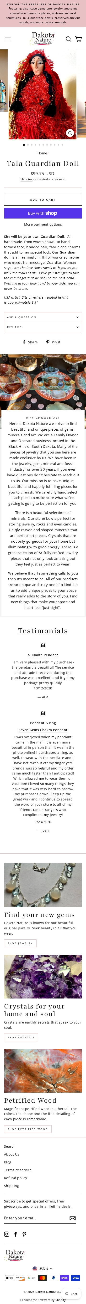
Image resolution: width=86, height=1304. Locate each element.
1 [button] (24, 145)
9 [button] (55, 145)
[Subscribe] (73, 1218)
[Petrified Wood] (43, 1071)
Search (10, 1146)
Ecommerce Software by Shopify (43, 1300)
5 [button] (40, 145)
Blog (7, 1162)
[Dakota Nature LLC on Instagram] (6, 1234)
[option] (43, 13)
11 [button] (63, 145)
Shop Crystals (21, 1037)
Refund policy (15, 1178)
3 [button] (32, 145)
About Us (11, 1154)
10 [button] (59, 145)
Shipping (27, 179)
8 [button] (51, 145)
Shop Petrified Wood (28, 1129)
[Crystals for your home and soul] (43, 976)
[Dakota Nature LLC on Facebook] (15, 1234)
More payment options (43, 224)
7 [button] (47, 145)
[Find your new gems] (43, 885)
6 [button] (44, 145)
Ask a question (22, 317)
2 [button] (28, 145)
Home (42, 153)
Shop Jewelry (20, 943)
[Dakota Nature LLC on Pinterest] (24, 1234)
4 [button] (36, 145)
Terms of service (18, 1170)
